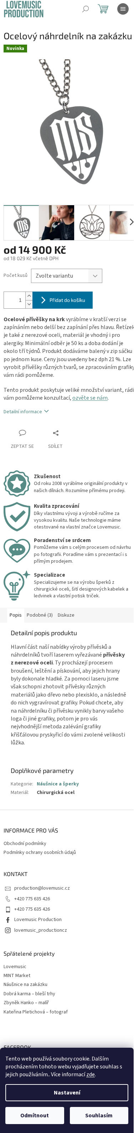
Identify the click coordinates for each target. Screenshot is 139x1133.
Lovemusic (15, 966)
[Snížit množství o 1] (28, 304)
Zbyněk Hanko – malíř (26, 1003)
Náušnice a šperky (58, 784)
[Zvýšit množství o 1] (28, 296)
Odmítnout (34, 1115)
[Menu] (123, 9)
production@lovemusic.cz (42, 888)
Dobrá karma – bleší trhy (29, 994)
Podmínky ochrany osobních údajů (40, 852)
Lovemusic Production (38, 919)
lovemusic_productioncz (40, 930)
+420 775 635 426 (32, 898)
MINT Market (17, 975)
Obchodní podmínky (25, 843)
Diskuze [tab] (66, 615)
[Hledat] (85, 9)
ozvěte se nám (90, 398)
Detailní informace (23, 411)
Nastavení (67, 1093)
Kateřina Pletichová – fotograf (36, 1012)
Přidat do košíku (67, 300)
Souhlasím (99, 1115)
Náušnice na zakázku (25, 984)
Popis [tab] (16, 615)
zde (90, 1074)
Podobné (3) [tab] (40, 615)
